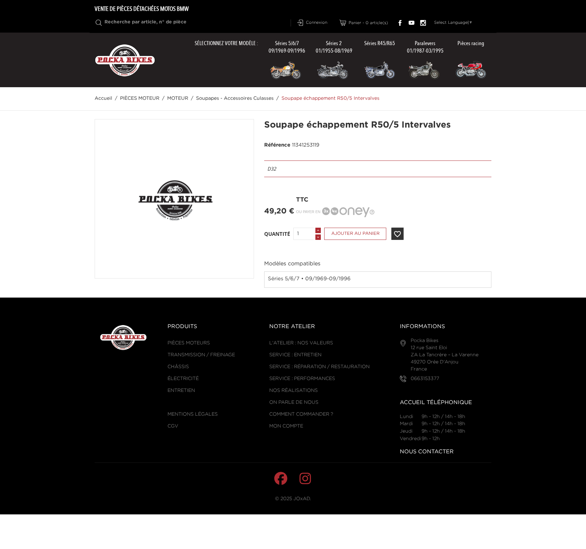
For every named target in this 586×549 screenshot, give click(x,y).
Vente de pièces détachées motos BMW (142, 9)
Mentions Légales (193, 414)
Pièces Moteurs (189, 343)
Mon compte (286, 426)
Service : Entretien (295, 355)
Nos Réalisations (293, 391)
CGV (173, 426)
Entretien (181, 391)
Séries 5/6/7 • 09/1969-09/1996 (309, 279)
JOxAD (301, 499)
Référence (277, 145)
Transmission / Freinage (201, 355)
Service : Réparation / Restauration (319, 367)
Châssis (178, 367)
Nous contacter (427, 451)
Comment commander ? (301, 414)
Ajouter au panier (355, 233)
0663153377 (425, 379)
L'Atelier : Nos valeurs (301, 343)
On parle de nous (293, 402)
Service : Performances (302, 379)
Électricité (183, 379)
